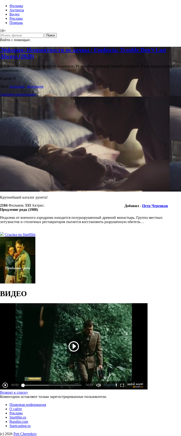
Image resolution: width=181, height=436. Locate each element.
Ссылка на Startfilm (20, 234)
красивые (17, 86)
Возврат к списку (14, 392)
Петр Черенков (155, 206)
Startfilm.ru (17, 417)
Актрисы (16, 10)
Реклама (16, 18)
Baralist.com (18, 422)
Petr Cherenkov (25, 434)
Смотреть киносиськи (17, 94)
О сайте (15, 409)
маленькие (35, 86)
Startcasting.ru (20, 426)
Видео (14, 14)
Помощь (16, 23)
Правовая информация (27, 405)
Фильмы (16, 6)
